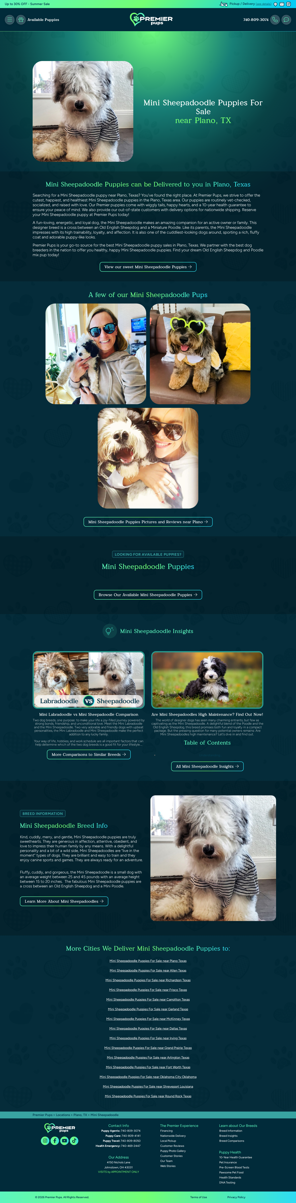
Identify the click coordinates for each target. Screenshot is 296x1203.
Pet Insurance (228, 1162)
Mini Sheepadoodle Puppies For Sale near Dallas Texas (148, 1028)
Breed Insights (228, 1136)
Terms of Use (198, 1197)
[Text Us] (286, 20)
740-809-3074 (256, 20)
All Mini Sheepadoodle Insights (205, 766)
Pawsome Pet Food (231, 1172)
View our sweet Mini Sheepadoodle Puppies (146, 266)
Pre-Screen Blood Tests (234, 1167)
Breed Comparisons (231, 1141)
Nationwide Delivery (173, 1136)
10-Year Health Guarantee (235, 1157)
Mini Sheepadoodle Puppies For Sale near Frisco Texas (148, 990)
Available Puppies (43, 20)
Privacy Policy (236, 1197)
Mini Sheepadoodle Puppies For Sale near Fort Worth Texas (148, 1067)
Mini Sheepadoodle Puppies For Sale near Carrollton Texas (148, 999)
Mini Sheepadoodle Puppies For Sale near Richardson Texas (148, 980)
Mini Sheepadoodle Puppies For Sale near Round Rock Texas (148, 1096)
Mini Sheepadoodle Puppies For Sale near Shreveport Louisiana (148, 1086)
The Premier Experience (179, 1125)
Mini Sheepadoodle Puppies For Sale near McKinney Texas (148, 1019)
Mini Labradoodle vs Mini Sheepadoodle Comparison (88, 714)
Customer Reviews (172, 1146)
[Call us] (275, 20)
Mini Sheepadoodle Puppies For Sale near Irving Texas (148, 1038)
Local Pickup (168, 1141)
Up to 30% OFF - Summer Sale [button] (27, 4)
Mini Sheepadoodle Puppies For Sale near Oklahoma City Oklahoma (148, 1077)
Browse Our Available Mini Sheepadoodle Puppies (145, 594)
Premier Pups (42, 1115)
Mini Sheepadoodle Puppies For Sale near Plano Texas (148, 961)
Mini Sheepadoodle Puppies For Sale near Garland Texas (148, 1009)
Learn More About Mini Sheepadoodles (61, 901)
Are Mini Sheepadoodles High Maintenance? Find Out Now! (207, 714)
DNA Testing (227, 1182)
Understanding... (210, 755)
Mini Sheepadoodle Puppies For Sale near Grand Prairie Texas (148, 1048)
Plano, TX (80, 1115)
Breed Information (230, 1131)
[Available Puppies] (21, 20)
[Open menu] (9, 20)
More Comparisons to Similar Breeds (86, 754)
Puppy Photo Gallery (173, 1151)
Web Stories (168, 1166)
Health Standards (230, 1177)
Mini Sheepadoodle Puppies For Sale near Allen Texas (148, 970)
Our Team (166, 1161)
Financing (166, 1131)
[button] (275, 4)
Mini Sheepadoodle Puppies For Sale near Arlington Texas (148, 1057)
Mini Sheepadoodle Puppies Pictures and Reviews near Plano (146, 521)
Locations (63, 1115)
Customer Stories (171, 1156)
